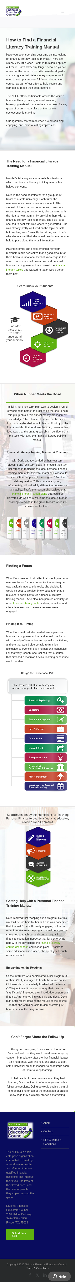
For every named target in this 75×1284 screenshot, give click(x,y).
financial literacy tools (26, 603)
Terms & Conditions (37, 1268)
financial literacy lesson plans (29, 493)
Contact (48, 1131)
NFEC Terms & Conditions (52, 1142)
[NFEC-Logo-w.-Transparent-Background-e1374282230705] (14, 7)
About (46, 1122)
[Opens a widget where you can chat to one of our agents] (59, 1277)
